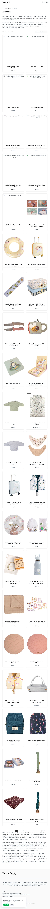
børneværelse (5, 25)
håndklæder (22, 834)
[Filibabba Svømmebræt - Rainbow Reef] (37, 723)
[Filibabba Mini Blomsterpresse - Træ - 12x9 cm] (14, 564)
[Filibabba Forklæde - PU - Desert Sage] (14, 406)
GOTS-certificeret (22, 837)
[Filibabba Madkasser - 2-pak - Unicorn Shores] (14, 128)
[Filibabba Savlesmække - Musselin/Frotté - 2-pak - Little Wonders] (37, 445)
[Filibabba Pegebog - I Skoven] (14, 366)
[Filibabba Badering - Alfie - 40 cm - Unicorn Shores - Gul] (14, 247)
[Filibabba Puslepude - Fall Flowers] (14, 802)
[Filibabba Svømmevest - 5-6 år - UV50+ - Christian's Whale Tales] (37, 485)
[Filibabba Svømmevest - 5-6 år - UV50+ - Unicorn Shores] (14, 683)
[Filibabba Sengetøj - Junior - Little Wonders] (37, 406)
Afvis (12, 904)
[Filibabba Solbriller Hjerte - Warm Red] (37, 168)
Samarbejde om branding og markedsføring (11, 893)
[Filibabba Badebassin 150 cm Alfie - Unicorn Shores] (37, 128)
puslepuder (16, 834)
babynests (11, 834)
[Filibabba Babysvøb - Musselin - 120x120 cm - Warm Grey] (14, 604)
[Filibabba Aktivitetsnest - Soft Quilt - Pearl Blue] (37, 683)
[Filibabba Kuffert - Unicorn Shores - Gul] (37, 247)
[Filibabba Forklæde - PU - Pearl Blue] (14, 445)
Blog (3, 889)
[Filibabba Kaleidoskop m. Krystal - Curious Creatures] (14, 287)
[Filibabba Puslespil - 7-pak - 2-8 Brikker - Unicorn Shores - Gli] (37, 604)
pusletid (31, 832)
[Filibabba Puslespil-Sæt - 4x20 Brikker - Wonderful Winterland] (37, 207)
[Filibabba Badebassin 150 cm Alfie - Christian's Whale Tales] (37, 89)
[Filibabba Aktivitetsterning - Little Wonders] (37, 326)
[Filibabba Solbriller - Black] (37, 49)
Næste (44, 830)
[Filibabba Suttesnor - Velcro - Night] (37, 802)
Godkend (6, 904)
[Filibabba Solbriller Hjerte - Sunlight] (14, 49)
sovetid (27, 832)
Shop (3, 891)
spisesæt (27, 859)
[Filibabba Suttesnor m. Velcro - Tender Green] (37, 763)
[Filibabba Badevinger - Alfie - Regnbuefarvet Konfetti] (37, 525)
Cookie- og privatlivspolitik (8, 896)
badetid (35, 832)
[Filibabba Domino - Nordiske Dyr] (14, 763)
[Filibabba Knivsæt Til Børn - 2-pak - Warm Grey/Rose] (14, 326)
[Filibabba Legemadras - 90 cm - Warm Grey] (14, 644)
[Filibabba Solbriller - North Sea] (14, 207)
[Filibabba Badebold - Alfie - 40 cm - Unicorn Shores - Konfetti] (14, 525)
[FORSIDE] (2, 8)
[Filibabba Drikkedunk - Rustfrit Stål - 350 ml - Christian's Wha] (37, 564)
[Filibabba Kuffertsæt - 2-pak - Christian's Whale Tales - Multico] (37, 287)
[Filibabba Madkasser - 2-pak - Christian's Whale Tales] (14, 89)
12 (33, 830)
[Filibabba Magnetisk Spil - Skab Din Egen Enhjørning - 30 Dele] (37, 366)
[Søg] (42, 2)
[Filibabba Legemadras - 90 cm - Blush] (37, 644)
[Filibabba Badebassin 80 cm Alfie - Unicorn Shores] (14, 168)
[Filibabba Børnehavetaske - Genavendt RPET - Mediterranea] (14, 723)
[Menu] (47, 2)
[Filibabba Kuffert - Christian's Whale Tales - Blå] (14, 485)
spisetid (40, 832)
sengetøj (7, 834)
